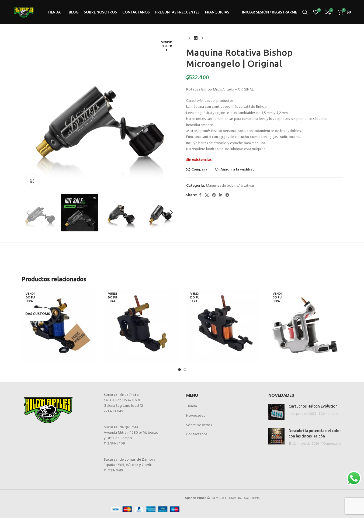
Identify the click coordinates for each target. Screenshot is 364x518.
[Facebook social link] (200, 195)
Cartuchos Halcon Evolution (313, 406)
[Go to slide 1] (179, 369)
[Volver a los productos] (196, 38)
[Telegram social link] (227, 195)
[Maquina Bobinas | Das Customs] (59, 326)
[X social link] (206, 195)
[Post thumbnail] (276, 412)
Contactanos (196, 434)
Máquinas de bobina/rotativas (230, 186)
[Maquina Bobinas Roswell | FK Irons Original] (305, 326)
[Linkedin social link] (220, 195)
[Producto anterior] (189, 38)
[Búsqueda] (305, 12)
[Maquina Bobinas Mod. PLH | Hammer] (223, 326)
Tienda (191, 406)
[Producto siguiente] (202, 38)
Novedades (195, 416)
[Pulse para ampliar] (32, 180)
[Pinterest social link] (213, 195)
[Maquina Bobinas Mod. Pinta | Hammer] (141, 326)
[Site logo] (24, 12)
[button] (28, 213)
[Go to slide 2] (184, 369)
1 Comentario (328, 414)
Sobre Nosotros (199, 425)
